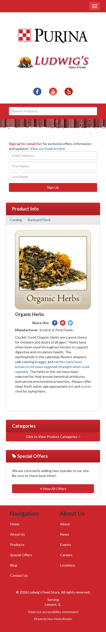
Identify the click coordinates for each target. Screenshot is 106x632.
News (64, 534)
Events (65, 544)
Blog (13, 565)
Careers (66, 555)
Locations (67, 565)
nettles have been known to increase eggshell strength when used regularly (52, 367)
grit (71, 386)
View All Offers (54, 489)
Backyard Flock (39, 220)
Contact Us (19, 575)
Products (17, 544)
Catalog (16, 220)
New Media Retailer (59, 619)
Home (14, 524)
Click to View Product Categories (52, 436)
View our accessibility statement (53, 612)
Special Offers (21, 555)
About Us (17, 534)
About (65, 524)
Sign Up (53, 187)
